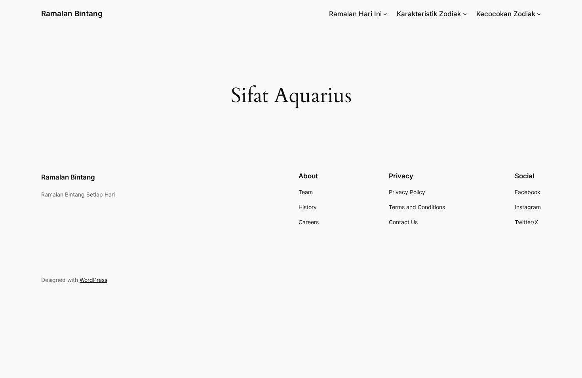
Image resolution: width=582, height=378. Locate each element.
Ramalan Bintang (72, 13)
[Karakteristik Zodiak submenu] (465, 14)
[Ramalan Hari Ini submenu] (385, 14)
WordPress (93, 279)
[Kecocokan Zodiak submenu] (539, 14)
